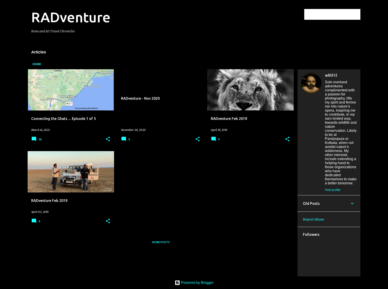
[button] (107, 139)
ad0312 (331, 75)
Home (37, 64)
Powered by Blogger (197, 283)
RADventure (70, 17)
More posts (161, 242)
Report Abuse (313, 219)
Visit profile (332, 190)
